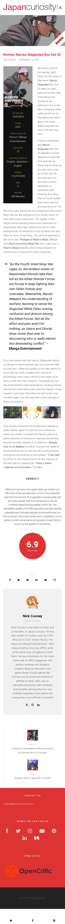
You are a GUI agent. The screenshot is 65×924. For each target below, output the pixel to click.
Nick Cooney (9, 60)
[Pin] (27, 580)
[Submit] (45, 580)
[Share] (10, 580)
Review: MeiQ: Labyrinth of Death (32, 776)
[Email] (54, 580)
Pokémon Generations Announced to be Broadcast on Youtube (32, 748)
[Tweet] (19, 580)
